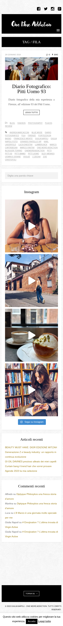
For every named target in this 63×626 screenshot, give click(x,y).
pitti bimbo (20, 154)
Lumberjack (41, 145)
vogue (26, 157)
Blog (12, 123)
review (8, 126)
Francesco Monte (23, 138)
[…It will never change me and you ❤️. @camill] (31, 225)
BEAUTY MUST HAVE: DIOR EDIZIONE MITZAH (31, 447)
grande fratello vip (30, 141)
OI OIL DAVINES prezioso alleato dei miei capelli (30, 461)
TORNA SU (30, 594)
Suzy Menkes (47, 154)
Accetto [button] (31, 621)
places (48, 123)
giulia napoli (41, 138)
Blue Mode (37, 132)
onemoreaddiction (35, 151)
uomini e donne (13, 157)
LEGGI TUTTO (31, 112)
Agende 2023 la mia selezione (21, 471)
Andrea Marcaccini (19, 132)
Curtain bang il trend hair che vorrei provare (28, 466)
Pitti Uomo (33, 154)
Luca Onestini (25, 145)
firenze (32, 135)
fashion (21, 123)
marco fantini (27, 148)
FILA (23, 135)
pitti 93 (8, 154)
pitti (49, 151)
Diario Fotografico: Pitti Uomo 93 (31, 89)
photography (35, 123)
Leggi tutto (44, 621)
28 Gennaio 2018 (13, 55)
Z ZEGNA (36, 157)
